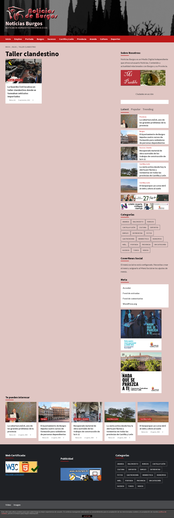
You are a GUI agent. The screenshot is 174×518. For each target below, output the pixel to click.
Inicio (8, 39)
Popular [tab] (136, 109)
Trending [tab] (148, 109)
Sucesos (51, 39)
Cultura (104, 39)
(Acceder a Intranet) (14, 474)
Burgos (40, 39)
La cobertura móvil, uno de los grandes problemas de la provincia (152, 122)
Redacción (12, 100)
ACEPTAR (87, 516)
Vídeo (8, 504)
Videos (145, 250)
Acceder (127, 288)
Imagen (17, 504)
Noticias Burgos (23, 23)
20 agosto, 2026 (122, 438)
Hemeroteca (143, 239)
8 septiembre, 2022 (24, 100)
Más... (124, 244)
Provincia (81, 39)
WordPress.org (130, 304)
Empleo (18, 39)
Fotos (149, 233)
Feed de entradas (131, 293)
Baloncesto (138, 222)
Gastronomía (128, 239)
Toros (136, 250)
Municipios (157, 239)
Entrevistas (137, 233)
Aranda (93, 39)
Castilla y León (66, 39)
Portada (29, 39)
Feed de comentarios (133, 298)
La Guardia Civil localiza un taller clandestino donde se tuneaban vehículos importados (21, 91)
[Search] (167, 39)
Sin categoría (160, 244)
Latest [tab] (125, 109)
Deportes (115, 39)
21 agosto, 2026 (22, 435)
